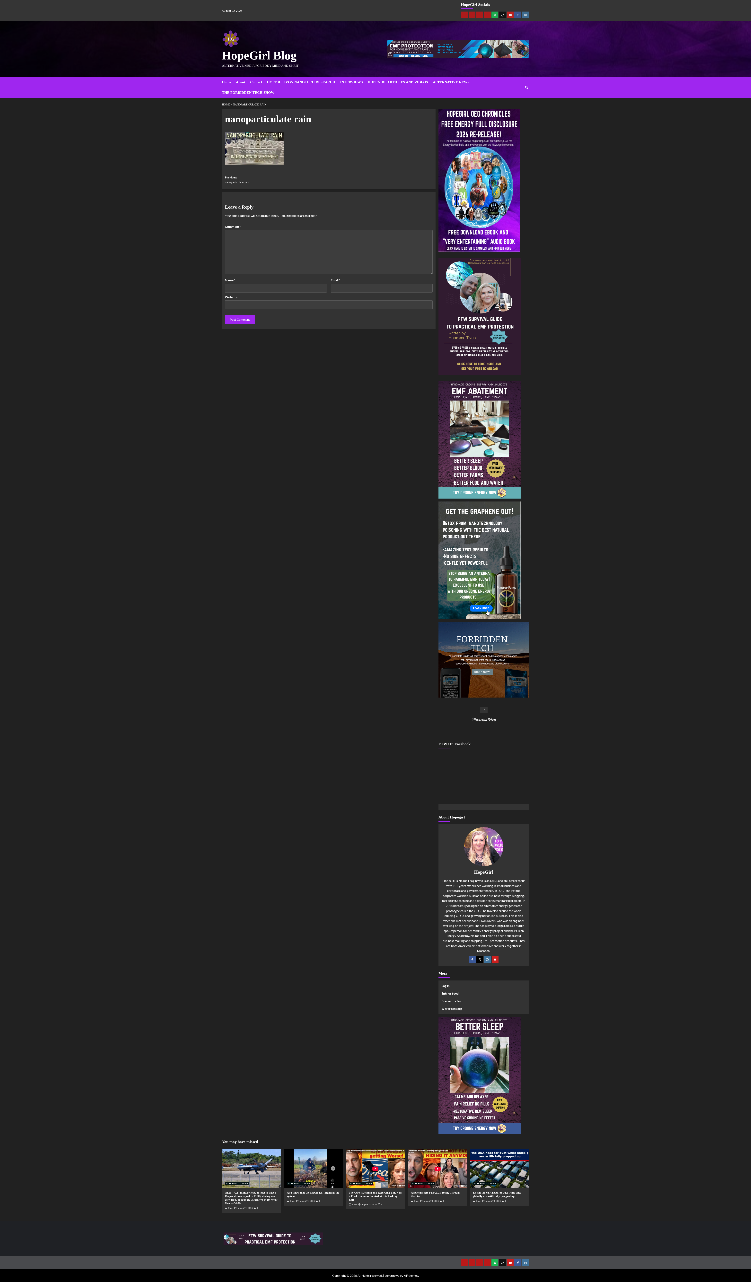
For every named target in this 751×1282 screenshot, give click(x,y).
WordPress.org (451, 1008)
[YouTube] (495, 959)
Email (335, 280)
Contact (256, 82)
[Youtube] (510, 15)
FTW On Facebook (454, 744)
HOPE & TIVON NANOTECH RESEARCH (301, 82)
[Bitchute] (472, 15)
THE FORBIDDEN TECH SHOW (248, 93)
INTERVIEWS (351, 82)
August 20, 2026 (431, 1201)
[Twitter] (479, 959)
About (240, 82)
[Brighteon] (487, 15)
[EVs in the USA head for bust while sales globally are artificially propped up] (499, 1168)
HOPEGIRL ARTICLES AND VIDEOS (398, 82)
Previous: (237, 180)
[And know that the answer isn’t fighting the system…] (313, 1168)
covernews (392, 1275)
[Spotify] (494, 15)
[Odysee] (479, 15)
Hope (230, 1208)
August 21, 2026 (245, 1208)
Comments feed (452, 1001)
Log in (445, 986)
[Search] (526, 87)
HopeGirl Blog (259, 55)
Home (226, 82)
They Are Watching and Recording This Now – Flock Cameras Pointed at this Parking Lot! (375, 1196)
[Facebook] (517, 15)
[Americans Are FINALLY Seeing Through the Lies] (437, 1168)
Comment (233, 226)
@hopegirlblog (484, 719)
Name (230, 280)
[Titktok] (502, 15)
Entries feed (450, 993)
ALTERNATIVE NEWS (451, 82)
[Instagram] (525, 15)
